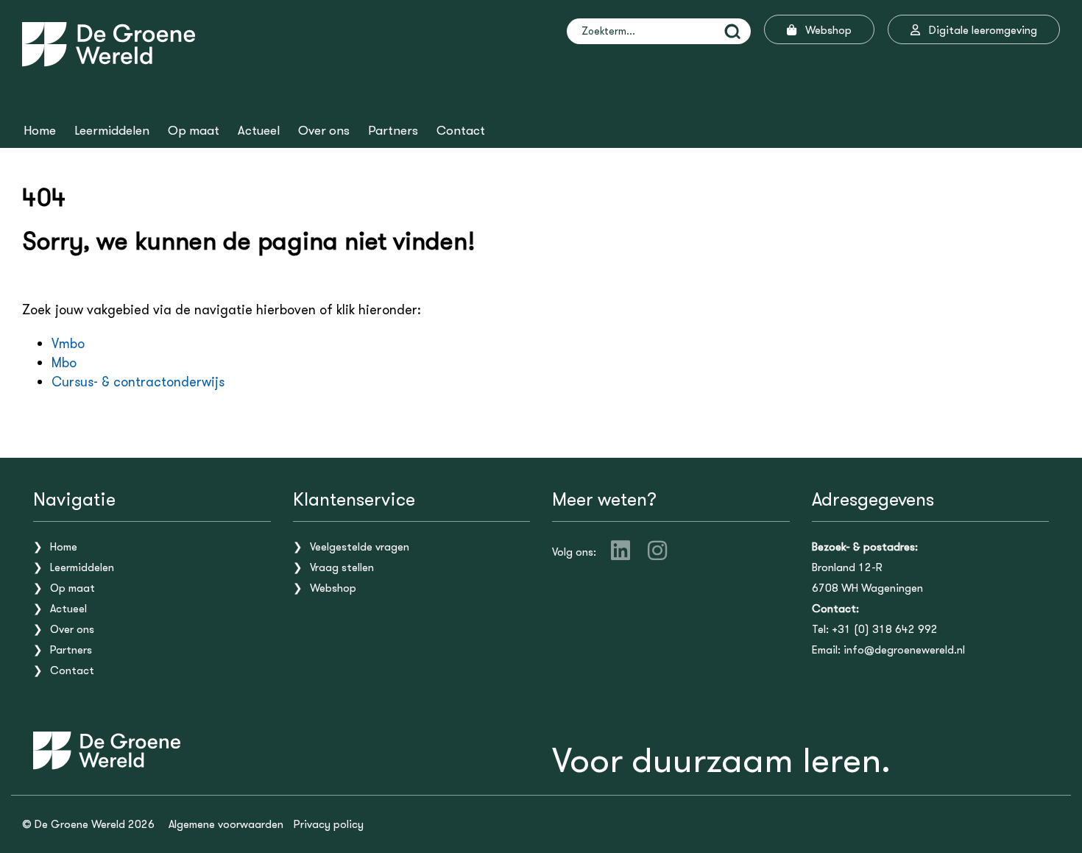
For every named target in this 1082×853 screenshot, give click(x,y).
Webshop (333, 588)
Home (40, 131)
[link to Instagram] (657, 550)
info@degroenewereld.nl (904, 650)
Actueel (259, 131)
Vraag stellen (342, 567)
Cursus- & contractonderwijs (138, 382)
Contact (460, 131)
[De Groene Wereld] (108, 44)
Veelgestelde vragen (359, 546)
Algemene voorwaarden (226, 824)
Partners (393, 131)
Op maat (193, 131)
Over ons (324, 131)
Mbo (64, 363)
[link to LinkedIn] (620, 550)
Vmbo (68, 344)
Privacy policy (329, 824)
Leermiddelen (111, 131)
